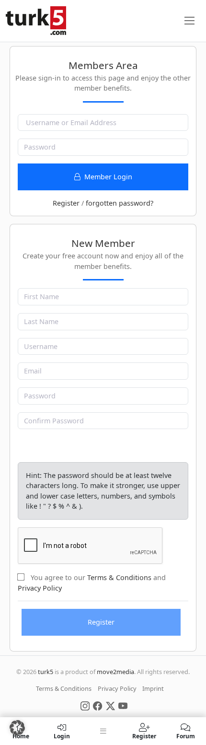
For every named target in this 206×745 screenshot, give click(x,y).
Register (66, 203)
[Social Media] (85, 705)
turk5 (45, 671)
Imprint (153, 688)
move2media (115, 671)
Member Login (107, 176)
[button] (17, 727)
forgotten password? (119, 203)
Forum (185, 735)
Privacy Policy (40, 588)
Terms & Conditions (119, 577)
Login (62, 735)
